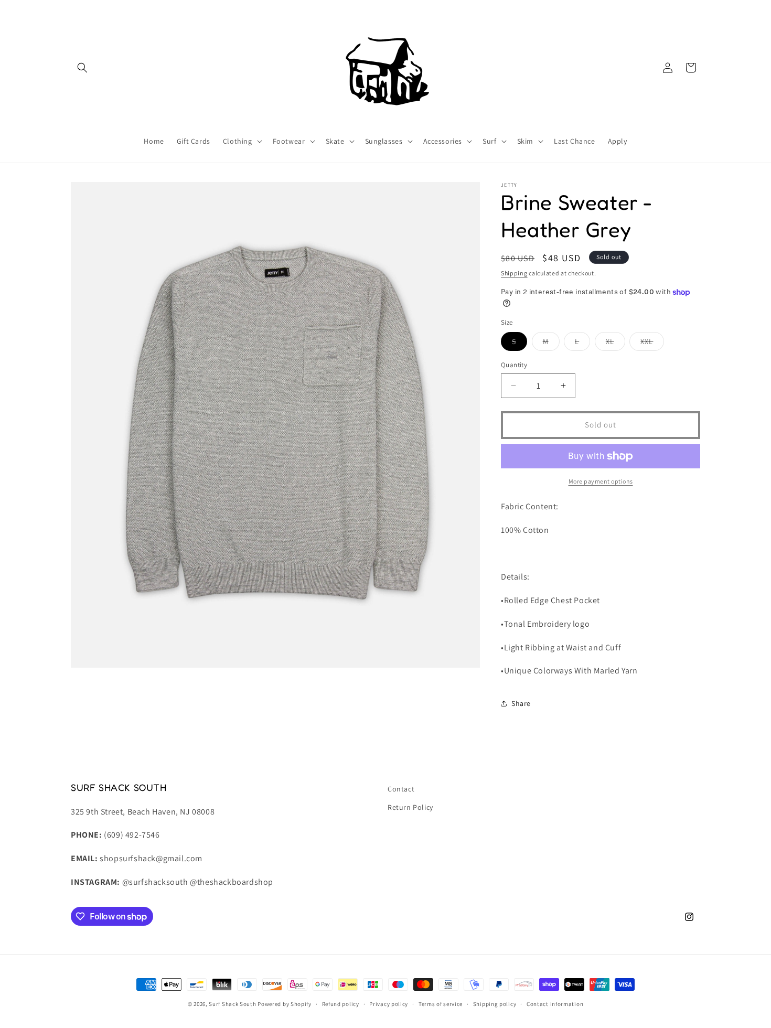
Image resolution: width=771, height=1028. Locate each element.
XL (615, 343)
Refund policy (340, 1004)
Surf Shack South (232, 1004)
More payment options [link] (601, 481)
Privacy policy (388, 1004)
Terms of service (441, 1004)
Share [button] (521, 703)
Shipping (514, 273)
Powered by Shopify (285, 1004)
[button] (82, 67)
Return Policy (410, 807)
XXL (652, 343)
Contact (401, 789)
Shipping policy (495, 1004)
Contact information (555, 1004)
